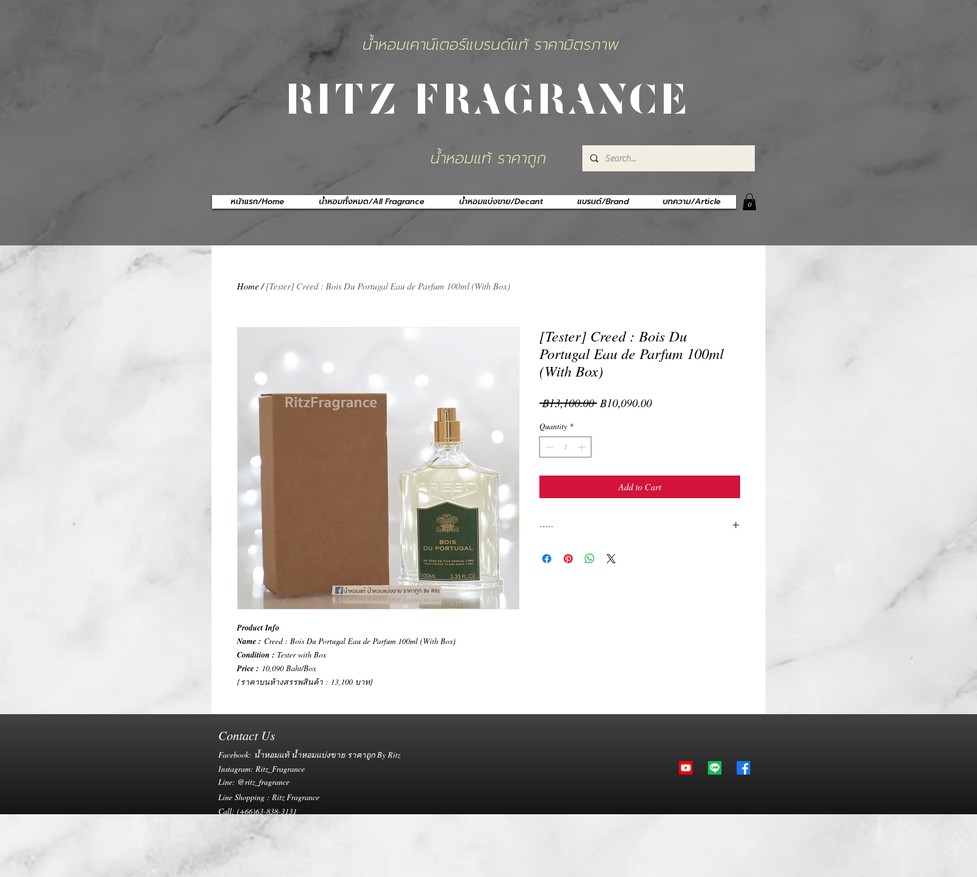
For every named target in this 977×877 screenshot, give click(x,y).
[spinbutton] (565, 447)
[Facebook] (743, 768)
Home (248, 286)
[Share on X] (611, 558)
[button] (749, 201)
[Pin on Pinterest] (568, 558)
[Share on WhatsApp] (589, 558)
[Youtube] (686, 768)
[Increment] (583, 447)
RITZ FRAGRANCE (488, 96)
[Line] (714, 768)
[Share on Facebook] (547, 558)
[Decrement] (548, 447)
